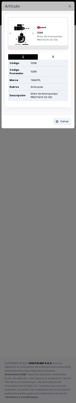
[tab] (23, 57)
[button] (10, 34)
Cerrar (64, 121)
